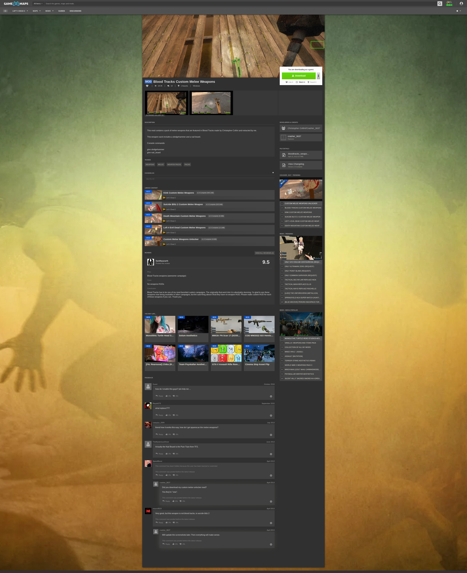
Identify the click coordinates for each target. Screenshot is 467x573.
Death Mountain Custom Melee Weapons (303, 226)
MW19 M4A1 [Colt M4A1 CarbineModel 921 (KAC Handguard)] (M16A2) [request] (303, 369)
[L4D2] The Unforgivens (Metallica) (301, 293)
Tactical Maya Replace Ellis (298, 284)
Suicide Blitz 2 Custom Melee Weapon (302, 217)
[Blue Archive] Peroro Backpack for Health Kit (303, 302)
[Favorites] (5, 11)
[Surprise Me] (458, 11)
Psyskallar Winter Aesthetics (299, 374)
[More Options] (318, 75)
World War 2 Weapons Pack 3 (298, 365)
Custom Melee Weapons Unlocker (301, 203)
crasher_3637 (294, 136)
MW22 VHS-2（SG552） (294, 352)
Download (300, 76)
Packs (187, 164)
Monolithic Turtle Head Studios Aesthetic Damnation (303, 338)
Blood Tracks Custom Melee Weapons (303, 208)
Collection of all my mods (298, 347)
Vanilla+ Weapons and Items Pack (300, 343)
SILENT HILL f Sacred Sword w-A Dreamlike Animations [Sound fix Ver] (303, 378)
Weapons (150, 164)
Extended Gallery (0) (155, 115)
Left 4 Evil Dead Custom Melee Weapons (303, 221)
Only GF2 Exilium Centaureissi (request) (303, 262)
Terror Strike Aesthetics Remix (300, 361)
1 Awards (184, 86)
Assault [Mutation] (294, 356)
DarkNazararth (162, 261)
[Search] (439, 3)
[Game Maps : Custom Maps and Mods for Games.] (16, 3)
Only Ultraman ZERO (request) (299, 266)
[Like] (147, 86)
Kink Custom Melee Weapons (298, 212)
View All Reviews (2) (264, 253)
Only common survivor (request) (301, 275)
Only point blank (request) (298, 271)
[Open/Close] (273, 172)
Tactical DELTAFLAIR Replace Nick (300, 280)
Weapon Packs (174, 164)
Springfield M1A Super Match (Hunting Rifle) (303, 298)
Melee (161, 164)
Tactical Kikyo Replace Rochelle (300, 289)
